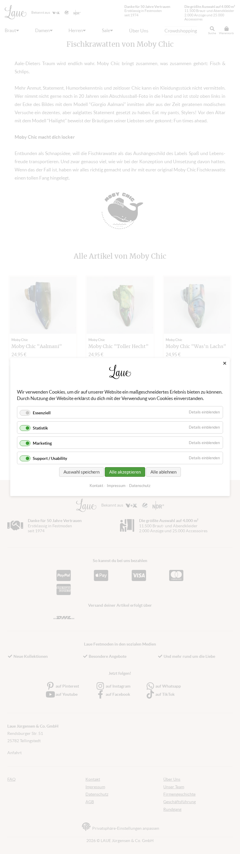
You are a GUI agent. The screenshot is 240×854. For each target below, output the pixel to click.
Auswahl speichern (82, 471)
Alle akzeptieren (125, 471)
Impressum (116, 485)
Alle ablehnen (163, 471)
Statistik (40, 428)
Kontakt (96, 485)
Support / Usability (50, 458)
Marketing (42, 443)
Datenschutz (139, 485)
